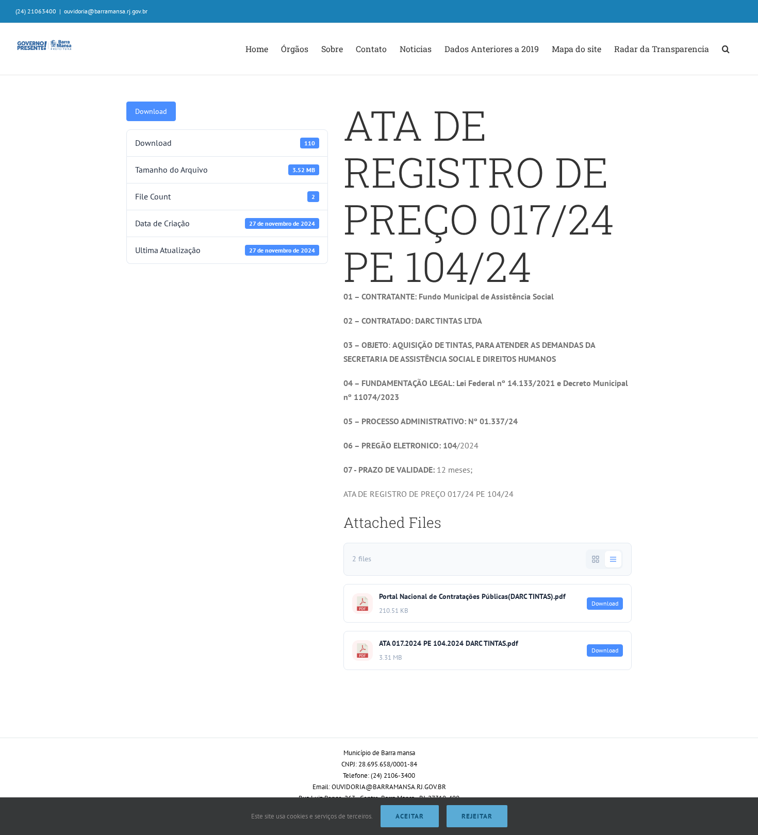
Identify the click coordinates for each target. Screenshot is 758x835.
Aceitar (410, 816)
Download (151, 111)
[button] (726, 49)
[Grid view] (595, 559)
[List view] (613, 559)
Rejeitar (477, 816)
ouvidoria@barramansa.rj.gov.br (105, 11)
